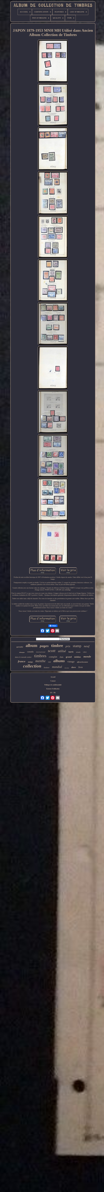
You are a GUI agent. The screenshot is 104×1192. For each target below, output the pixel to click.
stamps (30, 662)
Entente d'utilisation (52, 689)
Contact (53, 681)
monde (87, 656)
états (61, 657)
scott (51, 650)
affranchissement (82, 662)
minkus (77, 657)
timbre (57, 645)
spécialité (19, 647)
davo (73, 667)
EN (51, 693)
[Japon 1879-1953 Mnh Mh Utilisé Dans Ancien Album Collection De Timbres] (53, 61)
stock (78, 652)
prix (68, 646)
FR (55, 693)
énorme (67, 668)
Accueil (53, 677)
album (31, 645)
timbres (40, 656)
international (40, 652)
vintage (70, 661)
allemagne (22, 652)
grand (69, 657)
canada (30, 651)
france (21, 661)
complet (53, 656)
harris (70, 652)
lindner (46, 667)
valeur (85, 652)
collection (32, 666)
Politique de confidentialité (53, 685)
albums (59, 661)
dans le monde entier (23, 657)
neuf (86, 646)
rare (49, 662)
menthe (40, 661)
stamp (77, 646)
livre (80, 667)
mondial (57, 666)
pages (44, 646)
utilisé (62, 651)
